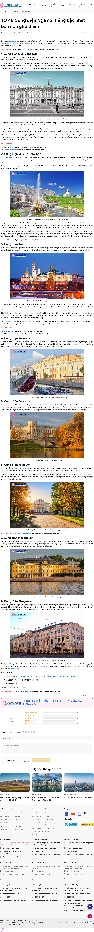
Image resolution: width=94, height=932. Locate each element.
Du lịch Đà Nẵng (17, 819)
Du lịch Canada (36, 816)
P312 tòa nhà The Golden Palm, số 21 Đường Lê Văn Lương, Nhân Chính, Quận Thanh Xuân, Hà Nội (42, 676)
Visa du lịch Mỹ (49, 819)
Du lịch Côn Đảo (4, 829)
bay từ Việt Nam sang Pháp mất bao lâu (33, 240)
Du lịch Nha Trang (18, 823)
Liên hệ (89, 6)
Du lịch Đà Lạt (4, 826)
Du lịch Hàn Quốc (50, 828)
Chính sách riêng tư (72, 923)
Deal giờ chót (70, 6)
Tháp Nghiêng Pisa (24, 534)
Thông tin (81, 6)
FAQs (60, 923)
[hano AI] (90, 906)
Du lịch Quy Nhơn (18, 829)
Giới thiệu (20, 6)
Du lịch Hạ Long (4, 816)
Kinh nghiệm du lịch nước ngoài (20, 11)
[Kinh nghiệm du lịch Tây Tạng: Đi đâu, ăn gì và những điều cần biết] (15, 782)
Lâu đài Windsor (9, 150)
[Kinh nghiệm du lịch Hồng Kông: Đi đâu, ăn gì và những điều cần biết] (47, 782)
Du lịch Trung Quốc (37, 831)
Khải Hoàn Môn (9, 331)
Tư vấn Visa (52, 6)
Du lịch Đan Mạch (37, 828)
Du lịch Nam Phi (49, 816)
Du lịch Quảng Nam (5, 823)
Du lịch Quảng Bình (5, 819)
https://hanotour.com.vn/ (18, 688)
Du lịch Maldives (36, 835)
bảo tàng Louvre (28, 691)
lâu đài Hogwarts (18, 334)
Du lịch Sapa (16, 816)
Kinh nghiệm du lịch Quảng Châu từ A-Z (78, 798)
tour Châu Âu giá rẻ (29, 49)
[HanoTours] (1, 11)
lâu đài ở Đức (9, 147)
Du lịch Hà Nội (4, 813)
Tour (62, 6)
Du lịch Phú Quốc (18, 826)
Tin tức (6, 11)
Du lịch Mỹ (48, 813)
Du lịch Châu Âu (36, 819)
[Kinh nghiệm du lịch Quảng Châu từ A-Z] (79, 782)
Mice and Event (31, 6)
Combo (44, 6)
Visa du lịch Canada (38, 823)
